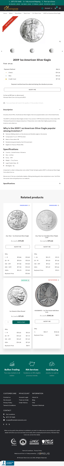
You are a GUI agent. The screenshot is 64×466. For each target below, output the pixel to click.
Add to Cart (21, 322)
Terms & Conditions (9, 405)
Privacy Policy (7, 402)
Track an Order (24, 400)
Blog (33, 400)
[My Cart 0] (55, 8)
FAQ (33, 402)
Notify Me (32, 89)
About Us (35, 397)
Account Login (23, 397)
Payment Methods (38, 405)
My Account (7, 400)
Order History (23, 402)
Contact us (6, 397)
